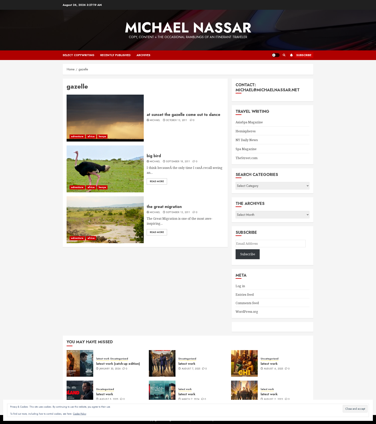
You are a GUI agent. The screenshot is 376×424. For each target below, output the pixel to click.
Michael (155, 120)
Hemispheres (246, 131)
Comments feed (247, 303)
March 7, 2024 (191, 399)
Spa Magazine (246, 149)
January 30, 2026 (110, 368)
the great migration (164, 207)
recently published (115, 55)
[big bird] (105, 168)
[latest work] (162, 363)
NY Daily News (247, 140)
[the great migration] (105, 219)
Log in (240, 286)
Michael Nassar (188, 27)
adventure (77, 136)
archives (143, 55)
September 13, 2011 (178, 212)
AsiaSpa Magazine (249, 122)
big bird (154, 156)
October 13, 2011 (176, 120)
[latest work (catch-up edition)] (80, 363)
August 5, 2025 (108, 399)
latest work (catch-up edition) (118, 363)
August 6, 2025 (273, 368)
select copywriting (78, 55)
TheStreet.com (247, 158)
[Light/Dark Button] (276, 55)
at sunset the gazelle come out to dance (183, 114)
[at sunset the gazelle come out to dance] (105, 118)
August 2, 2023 (273, 399)
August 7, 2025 (191, 368)
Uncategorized (119, 358)
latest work (102, 358)
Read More (157, 181)
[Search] (284, 55)
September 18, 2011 (178, 161)
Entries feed (245, 294)
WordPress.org (247, 311)
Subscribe (303, 55)
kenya (102, 136)
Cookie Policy (79, 414)
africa (91, 136)
